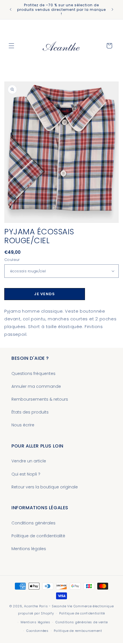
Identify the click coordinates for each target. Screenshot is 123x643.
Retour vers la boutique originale (44, 487)
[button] (11, 45)
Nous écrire (22, 425)
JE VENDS (44, 294)
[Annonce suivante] (112, 9)
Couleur (12, 259)
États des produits (30, 412)
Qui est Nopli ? (25, 474)
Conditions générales (33, 523)
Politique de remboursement (78, 630)
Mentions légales (28, 549)
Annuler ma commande (36, 386)
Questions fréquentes (33, 373)
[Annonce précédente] (10, 9)
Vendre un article (28, 461)
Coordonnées (37, 630)
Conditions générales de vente (81, 622)
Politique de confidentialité (38, 536)
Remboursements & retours (39, 399)
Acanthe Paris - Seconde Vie (48, 606)
